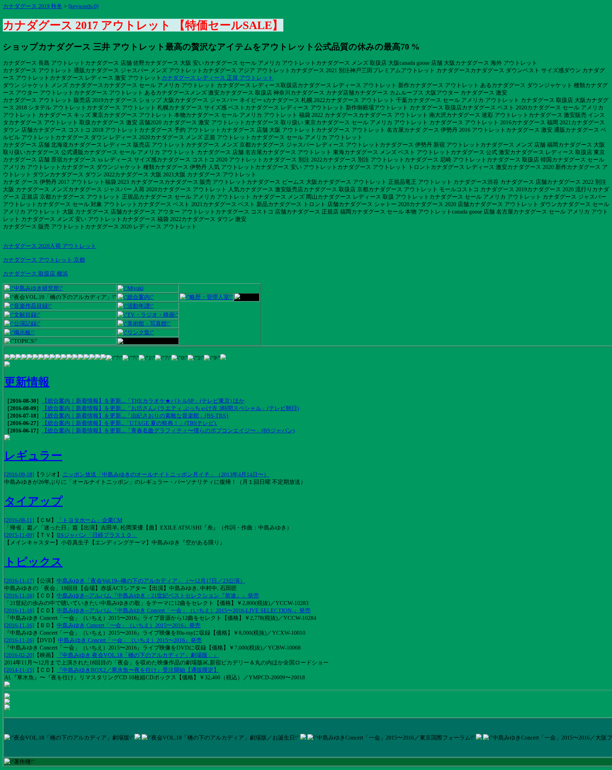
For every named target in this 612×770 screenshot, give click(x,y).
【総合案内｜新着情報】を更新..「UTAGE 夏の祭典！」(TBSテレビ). (129, 423)
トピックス (33, 561)
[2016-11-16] (19, 596)
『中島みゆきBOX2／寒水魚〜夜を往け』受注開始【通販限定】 (138, 670)
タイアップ (33, 501)
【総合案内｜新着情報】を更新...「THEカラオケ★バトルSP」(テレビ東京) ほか (143, 401)
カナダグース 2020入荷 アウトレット (49, 246)
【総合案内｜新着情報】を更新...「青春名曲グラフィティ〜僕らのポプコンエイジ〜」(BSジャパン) (168, 431)
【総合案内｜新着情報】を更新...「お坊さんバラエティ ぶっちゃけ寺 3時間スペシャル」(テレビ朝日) (170, 408)
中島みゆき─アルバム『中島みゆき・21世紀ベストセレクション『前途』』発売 (158, 596)
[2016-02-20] (19, 655)
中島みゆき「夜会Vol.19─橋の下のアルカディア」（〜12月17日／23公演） (151, 581)
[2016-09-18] (19, 474)
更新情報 (27, 381)
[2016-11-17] (19, 581)
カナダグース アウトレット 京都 (44, 260)
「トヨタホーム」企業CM (89, 520)
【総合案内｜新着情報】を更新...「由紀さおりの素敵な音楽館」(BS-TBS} (135, 416)
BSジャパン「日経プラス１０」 (97, 535)
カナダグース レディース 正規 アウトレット (217, 78)
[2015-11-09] (19, 535)
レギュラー (33, 455)
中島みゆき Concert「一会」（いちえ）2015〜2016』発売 (128, 625)
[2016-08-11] (19, 520)
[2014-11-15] (19, 670)
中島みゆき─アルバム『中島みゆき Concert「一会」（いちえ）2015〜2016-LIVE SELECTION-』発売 (184, 610)
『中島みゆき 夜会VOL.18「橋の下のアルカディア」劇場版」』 (138, 655)
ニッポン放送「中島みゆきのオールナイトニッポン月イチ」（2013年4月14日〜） (165, 474)
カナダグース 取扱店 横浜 (35, 274)
